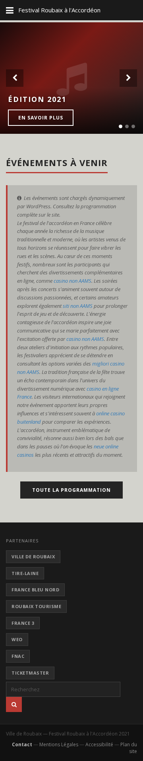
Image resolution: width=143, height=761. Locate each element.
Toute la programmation (71, 490)
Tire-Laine (25, 573)
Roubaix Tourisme (36, 606)
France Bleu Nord (35, 590)
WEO (17, 639)
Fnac (18, 656)
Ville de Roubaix (33, 557)
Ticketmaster (30, 673)
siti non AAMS (78, 305)
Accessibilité (99, 744)
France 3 (23, 623)
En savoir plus (40, 117)
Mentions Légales (58, 744)
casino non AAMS (72, 280)
